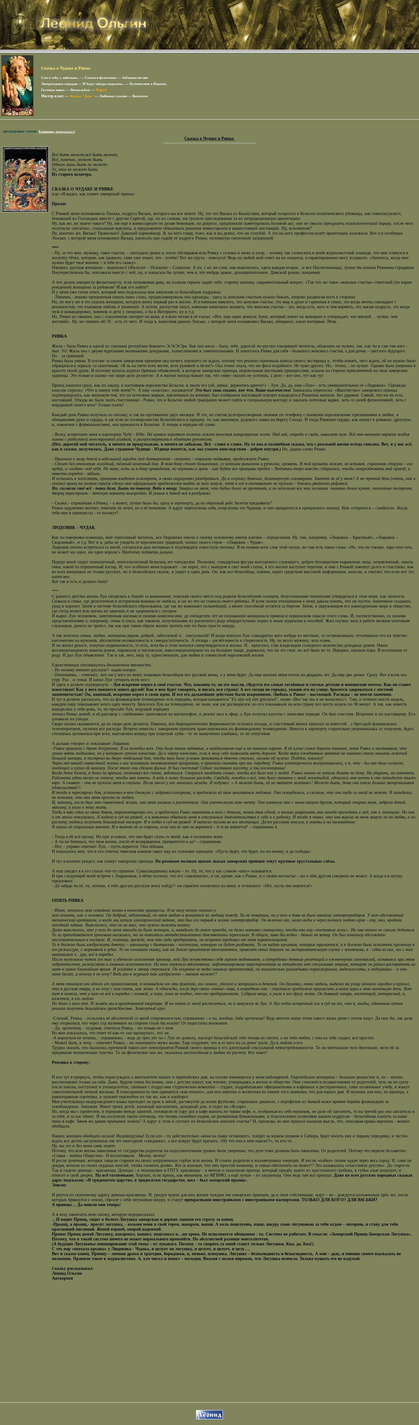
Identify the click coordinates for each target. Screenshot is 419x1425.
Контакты (140, 96)
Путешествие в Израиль (148, 84)
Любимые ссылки (113, 96)
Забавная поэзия (135, 77)
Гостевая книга (53, 90)
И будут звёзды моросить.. (103, 84)
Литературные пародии (59, 84)
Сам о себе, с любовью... (60, 77)
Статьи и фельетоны (101, 77)
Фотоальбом (80, 90)
